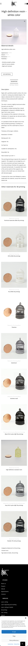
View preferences (14, 640)
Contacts (3, 594)
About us (3, 583)
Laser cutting (4, 602)
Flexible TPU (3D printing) (14, 541)
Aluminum (14, 363)
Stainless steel (14, 398)
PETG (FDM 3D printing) (14, 256)
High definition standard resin (14, 469)
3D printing (4, 610)
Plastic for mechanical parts (8, 432)
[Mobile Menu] (1, 3)
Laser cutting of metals (7, 607)
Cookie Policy (10, 644)
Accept (14, 632)
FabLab (3, 589)
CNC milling (4, 612)
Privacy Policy (17, 644)
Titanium (14, 327)
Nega (14, 636)
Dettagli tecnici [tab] (14, 85)
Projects (3, 586)
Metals (19, 325)
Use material (7, 74)
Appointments (5, 591)
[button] (25, 618)
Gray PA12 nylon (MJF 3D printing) (14, 505)
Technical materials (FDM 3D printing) (14, 220)
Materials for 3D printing (14, 218)
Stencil (3, 615)
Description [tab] (14, 81)
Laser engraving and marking (8, 604)
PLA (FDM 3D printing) (14, 291)
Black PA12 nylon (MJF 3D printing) (14, 434)
